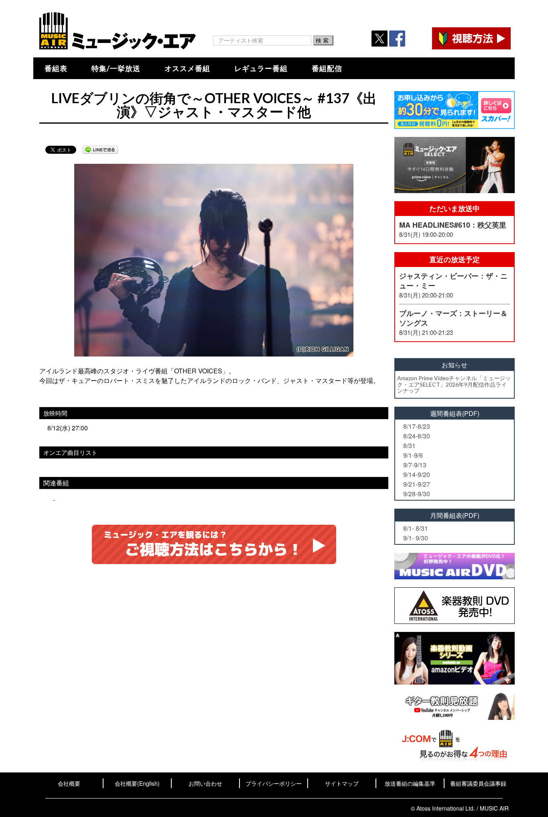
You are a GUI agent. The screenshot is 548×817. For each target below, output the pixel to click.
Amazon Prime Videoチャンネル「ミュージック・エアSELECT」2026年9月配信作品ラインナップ (454, 384)
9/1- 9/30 (415, 537)
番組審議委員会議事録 (478, 783)
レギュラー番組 (261, 68)
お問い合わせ (205, 783)
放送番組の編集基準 (410, 783)
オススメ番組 (187, 68)
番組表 (56, 68)
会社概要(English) (137, 783)
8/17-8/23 (416, 426)
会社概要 (69, 783)
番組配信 (327, 68)
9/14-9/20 (416, 474)
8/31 (409, 445)
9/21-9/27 (416, 484)
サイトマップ (342, 783)
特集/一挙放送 (115, 68)
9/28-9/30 (416, 493)
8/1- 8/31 (415, 528)
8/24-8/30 (416, 435)
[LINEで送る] (100, 150)
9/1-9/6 (413, 455)
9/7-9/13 (414, 464)
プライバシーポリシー (274, 783)
